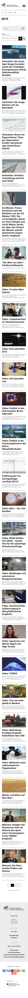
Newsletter (14, 937)
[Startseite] (2, 12)
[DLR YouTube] (18, 971)
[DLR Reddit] (15, 971)
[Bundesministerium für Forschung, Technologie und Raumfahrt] (14, 990)
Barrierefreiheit (14, 950)
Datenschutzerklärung (14, 952)
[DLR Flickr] (12, 974)
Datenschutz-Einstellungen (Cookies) (14, 954)
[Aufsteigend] (20, 38)
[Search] (24, 28)
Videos (10, 12)
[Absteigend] (24, 38)
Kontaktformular (14, 935)
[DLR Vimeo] (21, 971)
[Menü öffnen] (24, 5)
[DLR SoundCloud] (15, 974)
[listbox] (5, 12)
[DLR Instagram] (24, 971)
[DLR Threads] (12, 971)
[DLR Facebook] (4, 971)
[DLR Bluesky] (7, 971)
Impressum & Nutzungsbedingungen (14, 957)
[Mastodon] (9, 971)
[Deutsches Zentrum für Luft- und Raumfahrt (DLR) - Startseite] (10, 5)
